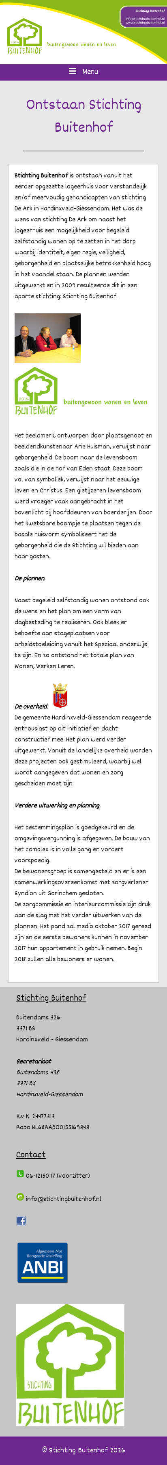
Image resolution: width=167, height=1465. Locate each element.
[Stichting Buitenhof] (83, 32)
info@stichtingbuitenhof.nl (62, 1199)
